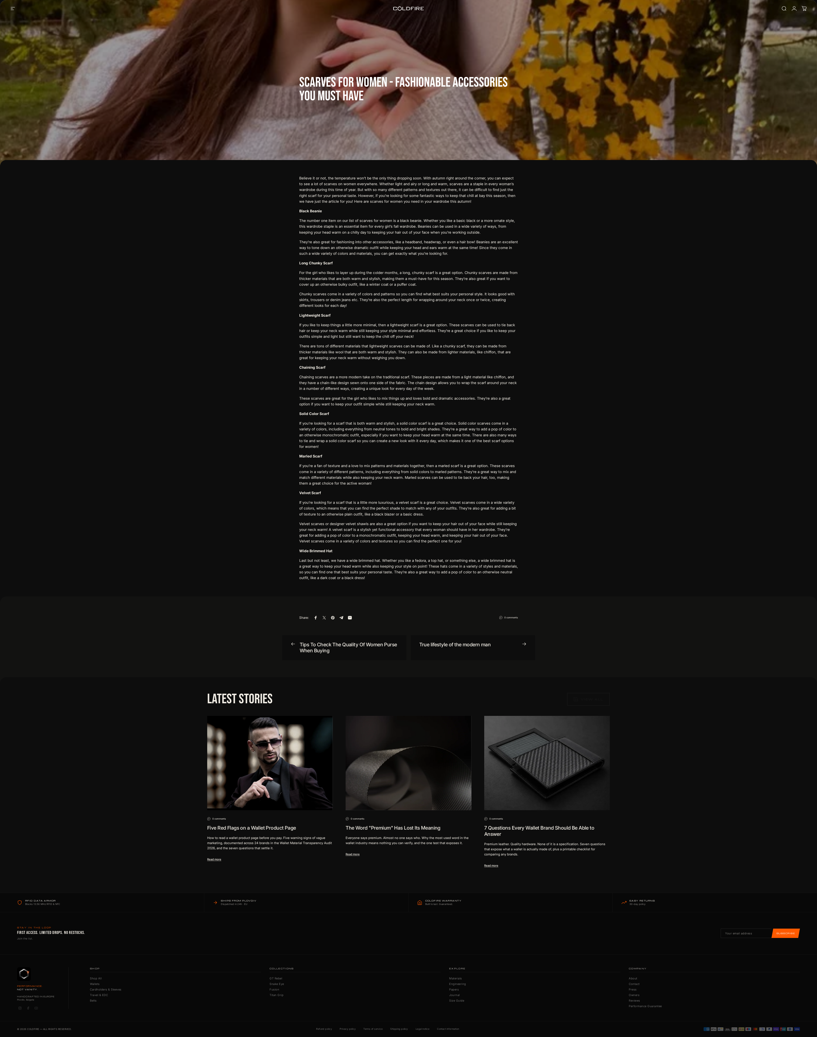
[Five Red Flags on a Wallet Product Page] (270, 763)
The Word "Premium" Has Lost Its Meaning (393, 828)
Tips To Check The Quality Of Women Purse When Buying (348, 648)
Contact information (448, 1028)
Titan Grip (276, 995)
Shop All (96, 978)
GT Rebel (276, 978)
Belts (93, 1000)
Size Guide (456, 1000)
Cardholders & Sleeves (106, 989)
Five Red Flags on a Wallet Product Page (251, 828)
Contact (634, 984)
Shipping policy (399, 1028)
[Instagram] (20, 1008)
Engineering (457, 984)
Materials (455, 978)
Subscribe (785, 933)
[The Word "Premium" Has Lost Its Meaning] (408, 763)
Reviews (634, 1000)
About (633, 978)
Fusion (274, 989)
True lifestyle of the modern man (455, 645)
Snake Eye (277, 984)
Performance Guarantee (645, 1006)
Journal (454, 995)
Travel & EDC (99, 995)
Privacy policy (348, 1028)
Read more (214, 859)
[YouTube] (36, 1008)
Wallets (95, 984)
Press (633, 989)
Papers (454, 989)
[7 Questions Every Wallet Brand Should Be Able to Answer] (547, 763)
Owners (634, 995)
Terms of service (373, 1028)
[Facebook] (28, 1008)
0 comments (511, 617)
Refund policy (324, 1028)
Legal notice (422, 1028)
